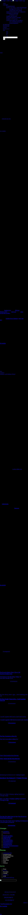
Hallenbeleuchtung (7, 842)
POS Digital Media (8, 835)
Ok (1, 914)
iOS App (17, 310)
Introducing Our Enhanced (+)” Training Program (12, 774)
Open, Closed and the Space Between (9, 755)
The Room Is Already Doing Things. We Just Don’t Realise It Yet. (10, 673)
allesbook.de (5, 504)
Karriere (5, 870)
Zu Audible (3, 131)
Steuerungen (6, 847)
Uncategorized (6, 651)
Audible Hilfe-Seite (17, 469)
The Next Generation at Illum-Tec (8, 736)
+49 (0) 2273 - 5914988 (8, 894)
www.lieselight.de (9, 900)
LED (1, 52)
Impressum (5, 874)
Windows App (3, 311)
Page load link (3, 906)
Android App (7, 310)
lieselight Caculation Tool (6, 903)
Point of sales (6, 833)
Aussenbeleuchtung (8, 841)
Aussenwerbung (7, 837)
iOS (1, 371)
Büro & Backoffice (8, 840)
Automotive (6, 831)
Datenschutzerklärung (8, 877)
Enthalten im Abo (6, 118)
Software (13, 311)
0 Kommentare (13, 681)
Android (2, 372)
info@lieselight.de (8, 897)
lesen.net (16, 508)
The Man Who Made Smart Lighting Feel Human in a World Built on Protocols (14, 821)
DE (4, 30)
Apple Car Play (6, 313)
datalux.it (25, 902)
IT (6, 34)
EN (7, 31)
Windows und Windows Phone (7, 374)
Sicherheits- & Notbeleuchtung (10, 845)
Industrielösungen (7, 844)
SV (7, 36)
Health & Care (6, 838)
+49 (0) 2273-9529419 (10, 892)
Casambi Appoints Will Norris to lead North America (13, 716)
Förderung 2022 (7, 853)
